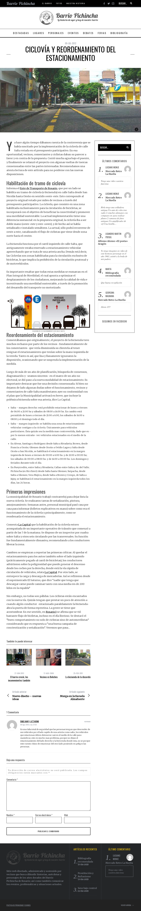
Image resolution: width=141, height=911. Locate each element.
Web (66, 815)
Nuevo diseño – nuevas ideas (26, 695)
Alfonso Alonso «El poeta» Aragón (113, 242)
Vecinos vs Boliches (49, 677)
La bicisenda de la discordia (78, 677)
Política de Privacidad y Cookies (18, 905)
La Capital (24, 524)
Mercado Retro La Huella (113, 172)
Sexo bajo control (87, 888)
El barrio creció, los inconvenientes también (19, 678)
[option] (19, 665)
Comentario (12, 779)
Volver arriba (126, 905)
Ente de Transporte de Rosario (38, 188)
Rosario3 (51, 611)
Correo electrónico (43, 815)
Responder (87, 722)
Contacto (37, 10)
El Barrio (47, 3)
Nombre (10, 815)
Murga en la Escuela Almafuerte (72, 695)
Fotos (59, 3)
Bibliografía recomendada (113, 274)
